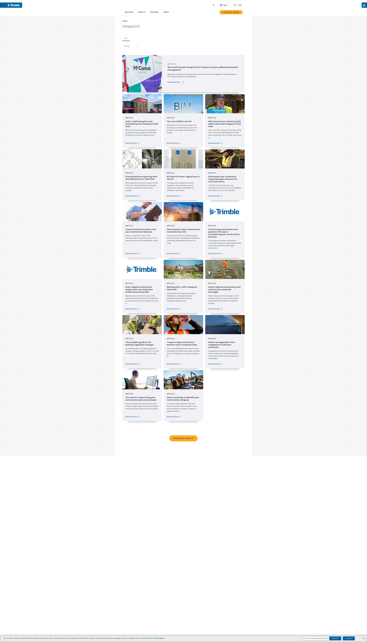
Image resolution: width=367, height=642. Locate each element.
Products (142, 12)
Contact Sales (231, 12)
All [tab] (126, 38)
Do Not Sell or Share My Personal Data (315, 638)
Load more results (183, 438)
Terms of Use (146, 638)
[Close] (364, 638)
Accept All (349, 638)
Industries (129, 12)
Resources (155, 12)
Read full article (174, 82)
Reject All (335, 638)
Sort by (126, 46)
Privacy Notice (159, 638)
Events (166, 12)
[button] (223, 5)
